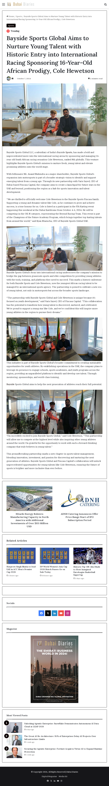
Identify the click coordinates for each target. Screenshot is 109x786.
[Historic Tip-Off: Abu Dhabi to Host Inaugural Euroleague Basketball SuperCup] (87, 556)
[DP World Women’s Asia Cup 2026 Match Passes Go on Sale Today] (54, 556)
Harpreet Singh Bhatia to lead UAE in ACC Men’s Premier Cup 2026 (21, 569)
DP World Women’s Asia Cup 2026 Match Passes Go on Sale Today (53, 569)
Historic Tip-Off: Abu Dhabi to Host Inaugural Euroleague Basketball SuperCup (86, 571)
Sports (19, 16)
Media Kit (63, 776)
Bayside (10, 384)
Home (11, 16)
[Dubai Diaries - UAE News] (20, 4)
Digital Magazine (49, 776)
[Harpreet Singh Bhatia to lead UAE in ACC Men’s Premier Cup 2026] (21, 556)
